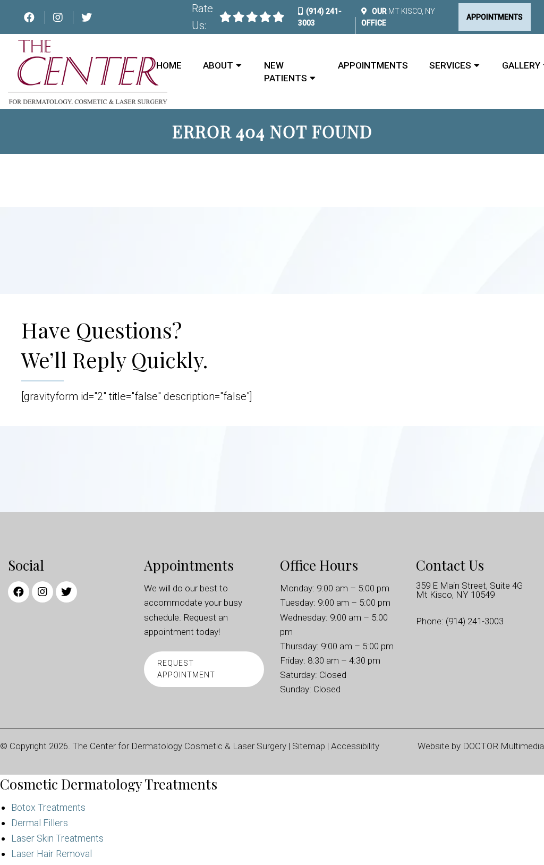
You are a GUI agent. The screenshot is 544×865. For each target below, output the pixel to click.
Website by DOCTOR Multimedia (481, 746)
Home (169, 65)
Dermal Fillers (39, 822)
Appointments (494, 17)
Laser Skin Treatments (57, 838)
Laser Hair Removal (51, 853)
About (218, 65)
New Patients (285, 71)
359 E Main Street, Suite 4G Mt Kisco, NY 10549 (469, 590)
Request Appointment (186, 669)
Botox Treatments (48, 807)
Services (450, 65)
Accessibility (355, 746)
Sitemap (308, 746)
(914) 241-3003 (475, 621)
